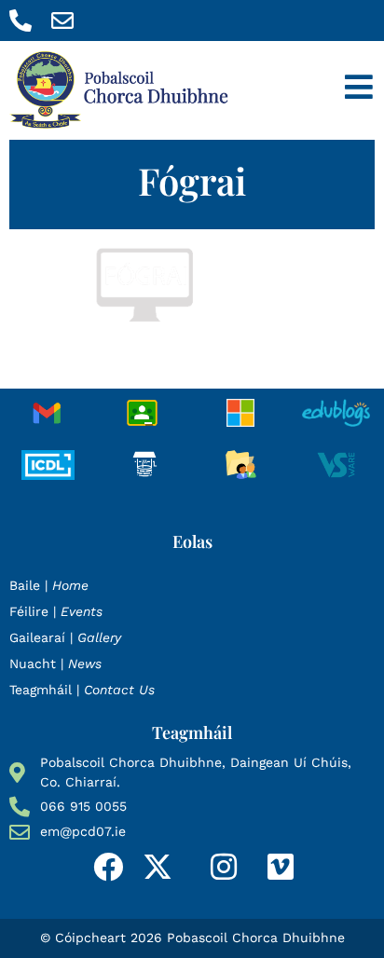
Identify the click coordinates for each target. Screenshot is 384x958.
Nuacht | (55, 663)
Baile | (49, 585)
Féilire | (56, 611)
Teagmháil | (82, 689)
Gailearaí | (65, 637)
